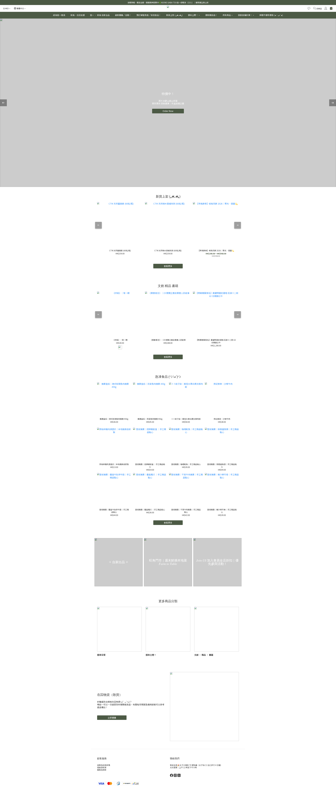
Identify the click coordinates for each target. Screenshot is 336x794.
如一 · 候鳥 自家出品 (100, 15)
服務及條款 (101, 770)
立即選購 (112, 717)
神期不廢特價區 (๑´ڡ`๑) (271, 15)
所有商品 (227, 15)
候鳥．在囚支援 (77, 15)
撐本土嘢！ (193, 15)
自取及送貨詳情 (103, 765)
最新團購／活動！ (123, 15)
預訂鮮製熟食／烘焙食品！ (148, 15)
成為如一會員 (59, 15)
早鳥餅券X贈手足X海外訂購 (168, 112)
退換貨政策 (101, 767)
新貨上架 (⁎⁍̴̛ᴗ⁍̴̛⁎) (174, 15)
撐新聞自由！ (211, 15)
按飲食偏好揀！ (245, 15)
